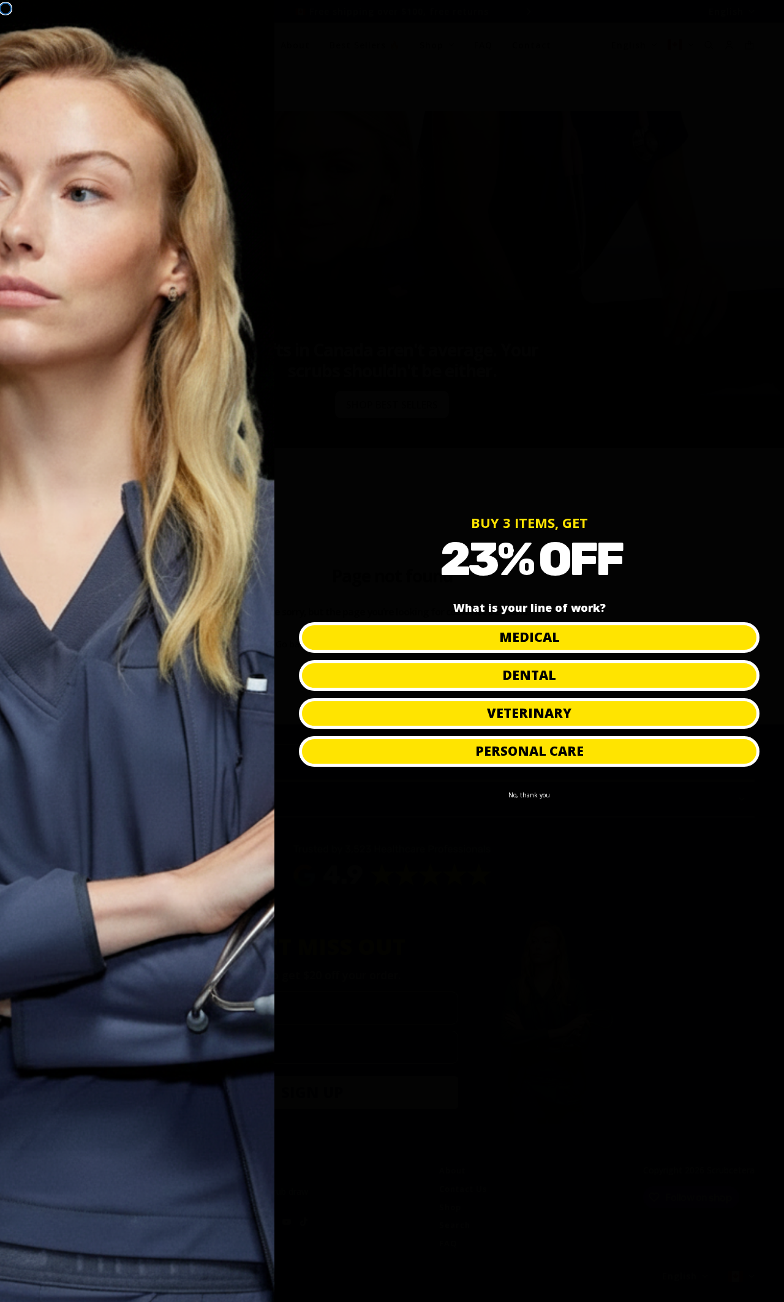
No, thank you (529, 795)
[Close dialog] (5, 8)
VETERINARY (529, 712)
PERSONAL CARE (529, 750)
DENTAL (529, 674)
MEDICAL (529, 636)
